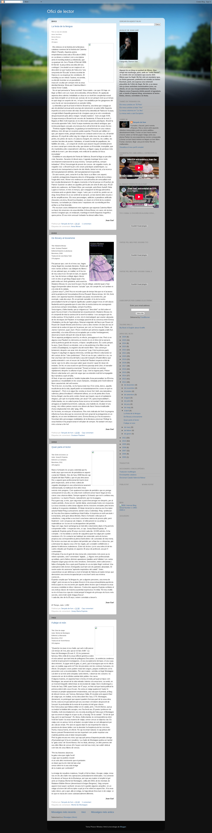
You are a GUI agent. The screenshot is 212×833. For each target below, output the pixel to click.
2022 (124, 350)
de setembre (129, 395)
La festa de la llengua (62, 26)
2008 (124, 447)
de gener (128, 434)
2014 (124, 375)
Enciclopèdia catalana (127, 475)
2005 (124, 457)
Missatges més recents (63, 812)
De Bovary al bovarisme (63, 238)
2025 (124, 340)
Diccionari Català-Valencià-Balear (132, 478)
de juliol (127, 401)
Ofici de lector (60, 11)
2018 (124, 363)
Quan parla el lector (61, 447)
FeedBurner (145, 317)
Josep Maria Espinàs (79, 611)
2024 (124, 343)
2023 (124, 346)
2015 (124, 372)
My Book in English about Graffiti (132, 328)
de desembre (129, 385)
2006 (124, 454)
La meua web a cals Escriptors (131, 113)
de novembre (129, 388)
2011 (124, 438)
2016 (124, 369)
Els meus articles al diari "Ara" (131, 107)
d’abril (126, 411)
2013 (124, 379)
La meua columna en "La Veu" (131, 110)
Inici (83, 812)
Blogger (123, 827)
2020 (124, 356)
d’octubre (128, 391)
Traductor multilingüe (127, 472)
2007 (124, 451)
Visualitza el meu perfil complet (131, 147)
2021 (124, 353)
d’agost (127, 398)
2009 (124, 444)
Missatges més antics (102, 812)
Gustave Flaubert (78, 435)
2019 (124, 359)
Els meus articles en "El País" (130, 105)
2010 (124, 441)
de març (127, 427)
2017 (124, 366)
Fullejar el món (59, 623)
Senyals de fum (139, 122)
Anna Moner (76, 226)
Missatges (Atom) (70, 817)
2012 (124, 382)
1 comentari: (87, 224)
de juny (127, 404)
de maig (127, 407)
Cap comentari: (88, 433)
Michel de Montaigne (79, 805)
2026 (124, 337)
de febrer (128, 430)
